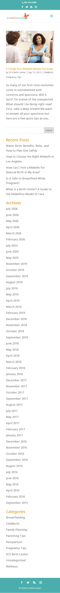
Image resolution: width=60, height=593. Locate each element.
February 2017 (15, 429)
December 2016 (16, 441)
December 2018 (16, 319)
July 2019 (12, 288)
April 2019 (12, 300)
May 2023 (12, 258)
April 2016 (12, 490)
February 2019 (15, 313)
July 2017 (12, 411)
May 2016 (12, 484)
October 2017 (15, 392)
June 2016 (12, 478)
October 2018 (15, 331)
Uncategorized (16, 560)
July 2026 (12, 209)
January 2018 (14, 374)
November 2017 (16, 386)
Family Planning (16, 529)
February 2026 (15, 239)
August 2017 (14, 404)
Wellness (12, 566)
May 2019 (12, 294)
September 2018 (17, 337)
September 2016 (17, 460)
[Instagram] (36, 8)
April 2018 (12, 355)
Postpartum (14, 542)
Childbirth (48, 72)
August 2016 (14, 466)
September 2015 (17, 503)
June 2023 (12, 251)
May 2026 (12, 221)
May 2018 (12, 349)
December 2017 (16, 380)
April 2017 (12, 423)
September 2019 (17, 276)
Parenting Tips (16, 536)
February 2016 (15, 496)
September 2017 (17, 398)
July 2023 (12, 245)
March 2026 (13, 233)
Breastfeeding (15, 517)
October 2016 (15, 453)
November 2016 (16, 447)
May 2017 (12, 417)
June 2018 (12, 343)
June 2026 (12, 215)
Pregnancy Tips (13, 77)
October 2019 (15, 270)
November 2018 (16, 325)
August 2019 (14, 282)
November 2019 (16, 264)
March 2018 (13, 362)
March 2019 (13, 307)
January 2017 (14, 435)
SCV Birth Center (17, 72)
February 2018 (15, 368)
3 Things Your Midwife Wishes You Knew (29, 69)
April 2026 (12, 227)
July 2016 (12, 472)
